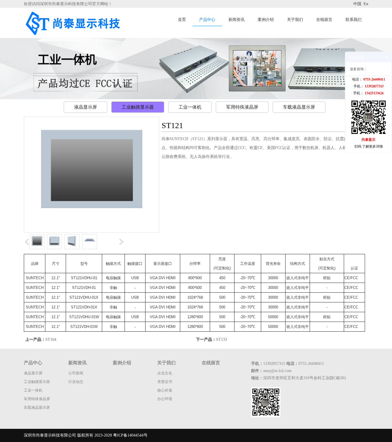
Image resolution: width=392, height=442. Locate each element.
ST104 (50, 339)
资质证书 (164, 382)
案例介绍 (266, 19)
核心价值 (164, 390)
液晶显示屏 (85, 107)
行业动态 (75, 382)
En (366, 4)
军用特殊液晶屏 (242, 107)
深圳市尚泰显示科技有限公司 (50, 435)
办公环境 (164, 399)
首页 (182, 19)
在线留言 (324, 19)
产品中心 (207, 19)
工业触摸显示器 (138, 107)
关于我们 (295, 19)
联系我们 (354, 19)
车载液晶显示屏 (299, 107)
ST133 (221, 339)
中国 (357, 4)
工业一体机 (189, 107)
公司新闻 (75, 373)
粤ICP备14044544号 (130, 435)
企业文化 (164, 373)
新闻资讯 (236, 19)
